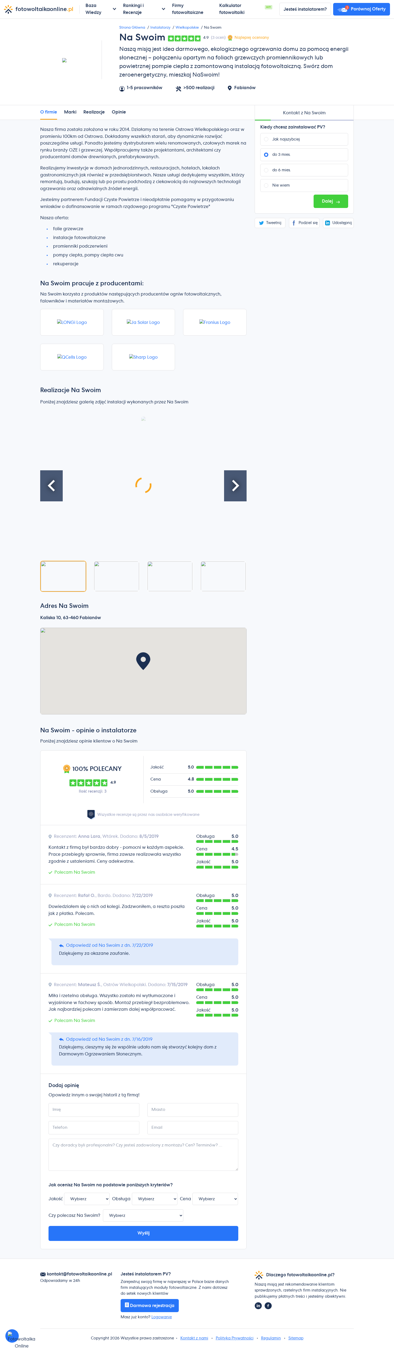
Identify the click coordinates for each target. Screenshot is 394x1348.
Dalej (328, 201)
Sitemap (295, 1338)
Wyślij (143, 1233)
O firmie (48, 112)
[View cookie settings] (12, 1336)
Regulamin (271, 1338)
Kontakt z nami (194, 1338)
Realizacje (94, 112)
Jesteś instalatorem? (305, 9)
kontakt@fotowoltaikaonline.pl (79, 1274)
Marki (70, 112)
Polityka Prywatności (235, 1338)
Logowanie (161, 1317)
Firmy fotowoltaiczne (187, 9)
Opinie (119, 112)
